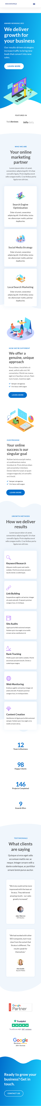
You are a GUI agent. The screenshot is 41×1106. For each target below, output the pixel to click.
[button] (34, 4)
